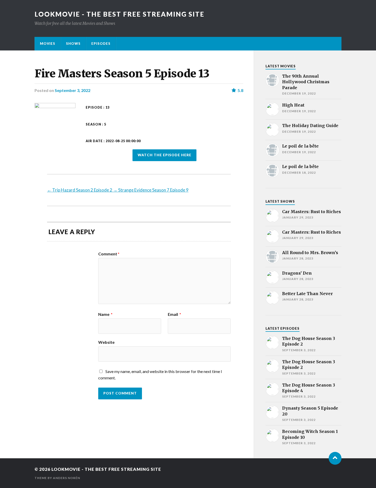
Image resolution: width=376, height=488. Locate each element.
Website (106, 342)
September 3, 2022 (72, 90)
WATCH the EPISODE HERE (164, 155)
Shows (73, 43)
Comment (108, 254)
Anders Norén (66, 478)
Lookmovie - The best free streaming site (119, 14)
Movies (47, 43)
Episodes (100, 43)
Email (174, 314)
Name (105, 314)
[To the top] (335, 458)
